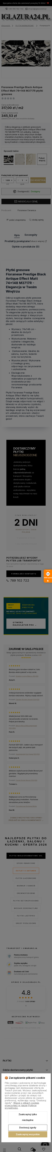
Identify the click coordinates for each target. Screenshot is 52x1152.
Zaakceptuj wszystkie (28, 1134)
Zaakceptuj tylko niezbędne (28, 1117)
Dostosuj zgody (27, 1127)
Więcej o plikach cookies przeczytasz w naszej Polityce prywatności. (22, 1105)
